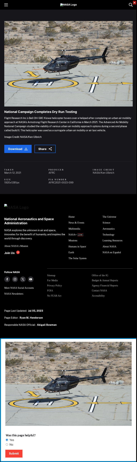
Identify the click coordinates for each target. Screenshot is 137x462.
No (11, 444)
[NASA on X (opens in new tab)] (23, 279)
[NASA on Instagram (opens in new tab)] (15, 279)
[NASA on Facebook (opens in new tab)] (7, 279)
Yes (11, 440)
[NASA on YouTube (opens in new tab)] (31, 279)
